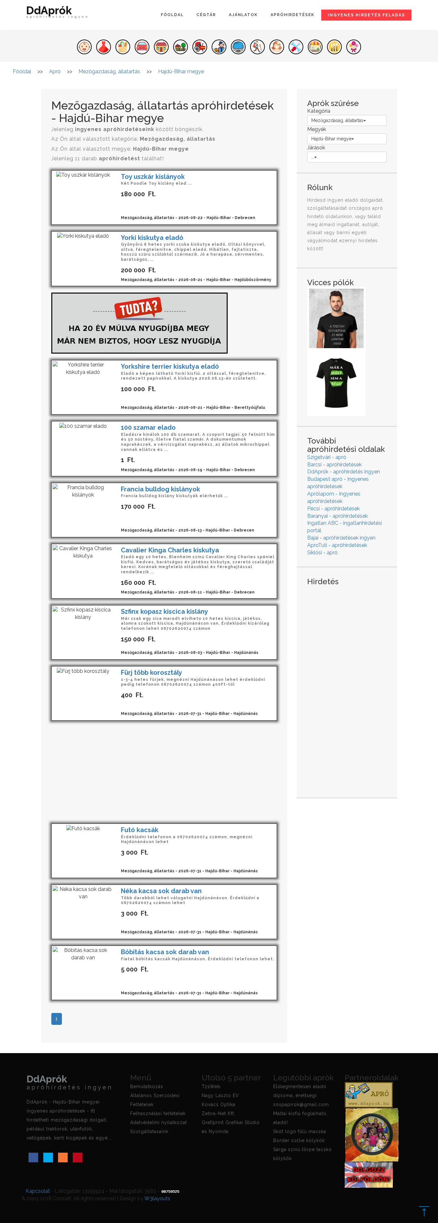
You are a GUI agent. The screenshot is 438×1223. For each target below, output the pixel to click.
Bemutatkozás (146, 1086)
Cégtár (206, 15)
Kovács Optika (218, 1104)
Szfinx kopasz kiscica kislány (164, 611)
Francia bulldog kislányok (160, 489)
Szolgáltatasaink (149, 1131)
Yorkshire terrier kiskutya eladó (170, 366)
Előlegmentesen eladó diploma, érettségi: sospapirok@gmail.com (301, 1095)
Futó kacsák (139, 830)
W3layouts (157, 1198)
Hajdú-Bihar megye (331, 138)
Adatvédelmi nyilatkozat (158, 1122)
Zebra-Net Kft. (218, 1113)
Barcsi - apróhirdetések (334, 465)
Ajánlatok (243, 15)
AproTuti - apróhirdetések (337, 545)
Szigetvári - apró (326, 457)
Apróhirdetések (293, 15)
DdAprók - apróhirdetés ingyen (343, 472)
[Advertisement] (164, 772)
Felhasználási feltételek (158, 1113)
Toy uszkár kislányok (153, 176)
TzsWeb (211, 1086)
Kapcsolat (38, 1191)
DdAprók (57, 12)
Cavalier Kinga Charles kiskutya (170, 550)
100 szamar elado (148, 427)
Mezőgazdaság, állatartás (337, 120)
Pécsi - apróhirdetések (333, 509)
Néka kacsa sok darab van (161, 891)
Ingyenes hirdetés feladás (366, 15)
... (312, 157)
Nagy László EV (220, 1095)
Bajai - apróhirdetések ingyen (341, 538)
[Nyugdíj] (139, 323)
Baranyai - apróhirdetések (337, 516)
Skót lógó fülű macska (299, 1131)
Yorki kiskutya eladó (152, 238)
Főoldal (172, 15)
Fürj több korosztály (151, 672)
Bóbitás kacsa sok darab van (165, 952)
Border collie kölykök (299, 1140)
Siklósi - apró (322, 553)
